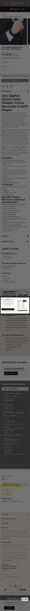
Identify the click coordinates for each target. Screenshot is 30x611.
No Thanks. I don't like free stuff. (8, 311)
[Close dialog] (28, 298)
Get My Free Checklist (8, 309)
